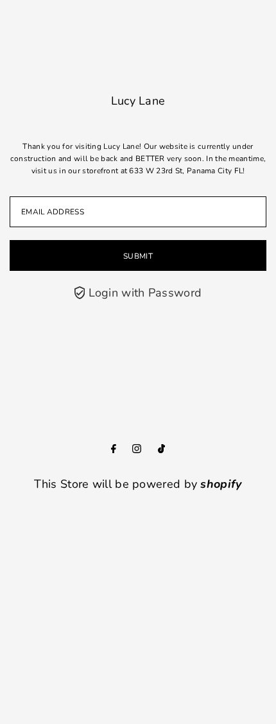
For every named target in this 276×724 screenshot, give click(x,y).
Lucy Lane (138, 100)
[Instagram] (136, 449)
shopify (220, 484)
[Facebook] (113, 449)
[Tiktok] (161, 449)
